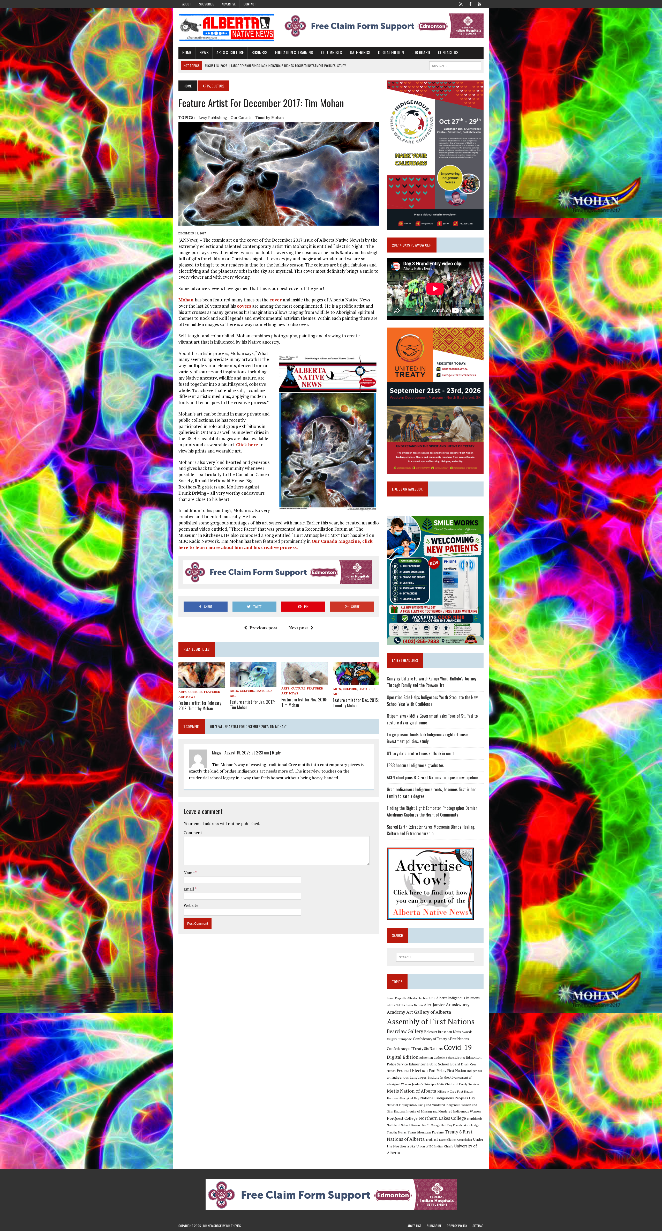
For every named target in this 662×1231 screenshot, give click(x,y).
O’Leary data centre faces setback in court (421, 753)
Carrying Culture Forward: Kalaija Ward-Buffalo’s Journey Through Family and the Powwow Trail (431, 682)
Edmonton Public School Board (434, 1064)
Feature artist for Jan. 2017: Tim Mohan (252, 704)
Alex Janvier (434, 1004)
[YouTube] (479, 4)
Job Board (421, 52)
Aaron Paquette (396, 998)
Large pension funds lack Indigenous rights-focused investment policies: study (428, 737)
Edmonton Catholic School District (442, 1057)
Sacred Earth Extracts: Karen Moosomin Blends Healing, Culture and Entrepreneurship (431, 830)
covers (244, 306)
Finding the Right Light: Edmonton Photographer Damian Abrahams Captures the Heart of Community (432, 811)
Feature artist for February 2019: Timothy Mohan (199, 705)
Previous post (263, 628)
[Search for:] (435, 957)
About (186, 4)
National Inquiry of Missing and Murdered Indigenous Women (437, 1111)
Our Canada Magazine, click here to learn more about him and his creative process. (275, 544)
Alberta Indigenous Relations (458, 998)
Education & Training (294, 52)
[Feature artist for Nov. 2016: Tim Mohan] (304, 681)
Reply (276, 753)
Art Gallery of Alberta (428, 1012)
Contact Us (448, 52)
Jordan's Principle (424, 1084)
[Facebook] (470, 4)
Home (186, 52)
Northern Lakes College (442, 1118)
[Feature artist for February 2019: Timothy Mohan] (201, 684)
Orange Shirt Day (441, 1125)
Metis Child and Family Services (458, 1084)
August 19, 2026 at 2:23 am (246, 753)
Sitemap (478, 1225)
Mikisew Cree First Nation (455, 1091)
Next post (298, 628)
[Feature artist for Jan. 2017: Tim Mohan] (253, 683)
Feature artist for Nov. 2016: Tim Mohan (304, 702)
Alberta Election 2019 (421, 998)
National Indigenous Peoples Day (447, 1097)
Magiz (216, 753)
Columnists (331, 52)
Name (189, 873)
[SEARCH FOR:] (455, 65)
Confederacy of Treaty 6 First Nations (441, 1039)
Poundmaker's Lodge (466, 1125)
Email (189, 889)
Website (191, 905)
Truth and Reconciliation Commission (449, 1139)
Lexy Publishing (213, 117)
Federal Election (412, 1070)
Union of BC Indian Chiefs (435, 1146)
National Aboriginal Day (403, 1098)
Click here (247, 445)
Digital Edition (391, 52)
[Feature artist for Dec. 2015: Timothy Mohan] (356, 681)
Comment (193, 832)
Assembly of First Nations (431, 1021)
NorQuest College (402, 1118)
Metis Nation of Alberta (411, 1091)
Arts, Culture (190, 692)
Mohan (186, 300)
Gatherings (360, 52)
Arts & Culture (230, 52)
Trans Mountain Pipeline (426, 1132)
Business (259, 52)
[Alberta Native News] (226, 27)
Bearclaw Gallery (405, 1031)
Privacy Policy (457, 1225)
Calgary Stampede (399, 1039)
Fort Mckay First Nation (447, 1070)
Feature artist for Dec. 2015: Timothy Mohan (356, 703)
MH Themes (233, 1225)
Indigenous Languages (409, 1077)
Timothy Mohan (269, 117)
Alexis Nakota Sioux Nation (405, 1005)
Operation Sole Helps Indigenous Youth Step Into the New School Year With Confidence (432, 700)
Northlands (475, 1118)
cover (276, 300)
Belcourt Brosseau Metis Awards (448, 1032)
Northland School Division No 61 (408, 1125)
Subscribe (206, 4)
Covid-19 (458, 1047)
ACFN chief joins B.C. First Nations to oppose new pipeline (432, 777)
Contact (250, 4)
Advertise (229, 4)
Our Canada (241, 117)
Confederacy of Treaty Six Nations (415, 1048)
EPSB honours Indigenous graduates (415, 765)
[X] (461, 4)
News (203, 52)
